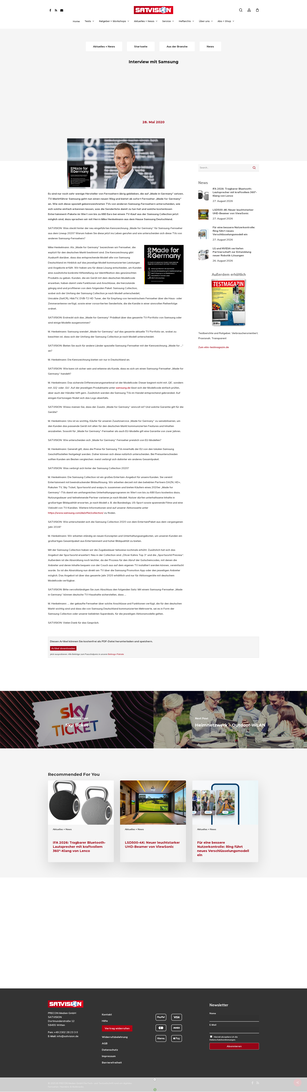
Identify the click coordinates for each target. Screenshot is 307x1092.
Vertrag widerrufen (117, 1028)
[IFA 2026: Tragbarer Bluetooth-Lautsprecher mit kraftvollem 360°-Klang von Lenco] (81, 821)
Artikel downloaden (63, 648)
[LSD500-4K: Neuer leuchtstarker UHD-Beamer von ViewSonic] (153, 821)
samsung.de (123, 387)
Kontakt (107, 1014)
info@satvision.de (67, 1036)
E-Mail (212, 1024)
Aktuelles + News (62, 829)
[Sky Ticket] (77, 719)
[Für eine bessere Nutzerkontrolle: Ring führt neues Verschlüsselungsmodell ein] (225, 821)
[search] (241, 10)
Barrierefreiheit (112, 1062)
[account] (249, 10)
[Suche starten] (254, 167)
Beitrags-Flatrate (116, 654)
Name (212, 1013)
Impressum (109, 1056)
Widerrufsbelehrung (115, 1037)
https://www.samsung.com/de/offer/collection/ (75, 512)
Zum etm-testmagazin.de (213, 347)
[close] (154, 1079)
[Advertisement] (153, 94)
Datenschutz (110, 1049)
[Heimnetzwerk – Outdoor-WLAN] (230, 719)
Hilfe (105, 1020)
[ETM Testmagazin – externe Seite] (229, 328)
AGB (104, 1043)
